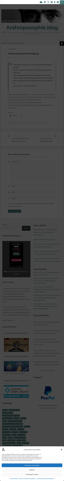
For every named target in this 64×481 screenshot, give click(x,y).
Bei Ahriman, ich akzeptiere (32, 465)
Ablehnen (32, 470)
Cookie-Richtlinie (14, 478)
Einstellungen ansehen (32, 474)
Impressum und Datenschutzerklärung (27, 478)
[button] (61, 450)
